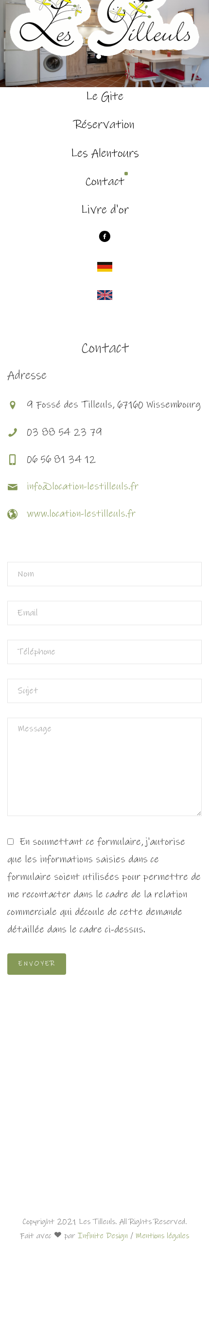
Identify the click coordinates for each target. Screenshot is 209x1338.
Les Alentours (104, 153)
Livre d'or (105, 210)
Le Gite (104, 96)
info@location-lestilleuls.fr (83, 487)
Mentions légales (162, 1236)
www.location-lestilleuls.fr (81, 514)
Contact (104, 181)
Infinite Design (103, 1236)
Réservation (105, 124)
